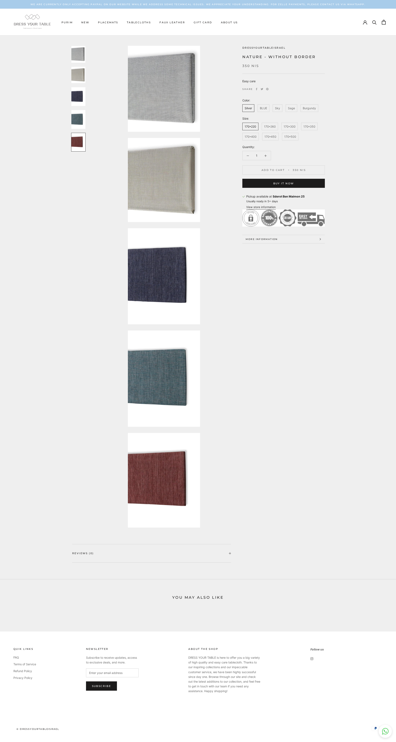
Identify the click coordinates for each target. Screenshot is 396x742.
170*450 (270, 136)
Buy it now (283, 183)
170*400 (251, 136)
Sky (277, 108)
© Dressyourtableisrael (37, 729)
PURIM (67, 22)
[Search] (374, 22)
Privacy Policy (22, 678)
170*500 (290, 136)
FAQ (16, 657)
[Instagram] (311, 658)
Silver (248, 108)
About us (229, 22)
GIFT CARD (203, 22)
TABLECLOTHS (139, 22)
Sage (291, 108)
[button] (385, 731)
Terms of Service (24, 664)
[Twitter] (262, 89)
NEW (85, 22)
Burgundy (309, 108)
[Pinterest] (267, 89)
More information (262, 239)
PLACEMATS (108, 22)
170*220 (250, 126)
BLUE (263, 108)
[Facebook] (256, 89)
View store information (261, 207)
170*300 (290, 126)
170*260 (270, 126)
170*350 (309, 126)
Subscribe (101, 686)
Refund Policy (22, 671)
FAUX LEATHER (172, 22)
